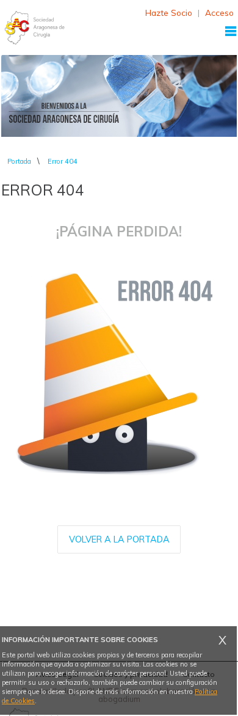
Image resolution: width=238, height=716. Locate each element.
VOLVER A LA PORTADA (119, 539)
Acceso (219, 12)
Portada (19, 161)
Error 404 (63, 161)
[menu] (231, 31)
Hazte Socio (168, 12)
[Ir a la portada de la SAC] (34, 27)
